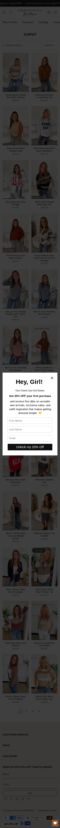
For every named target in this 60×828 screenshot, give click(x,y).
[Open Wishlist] (55, 823)
